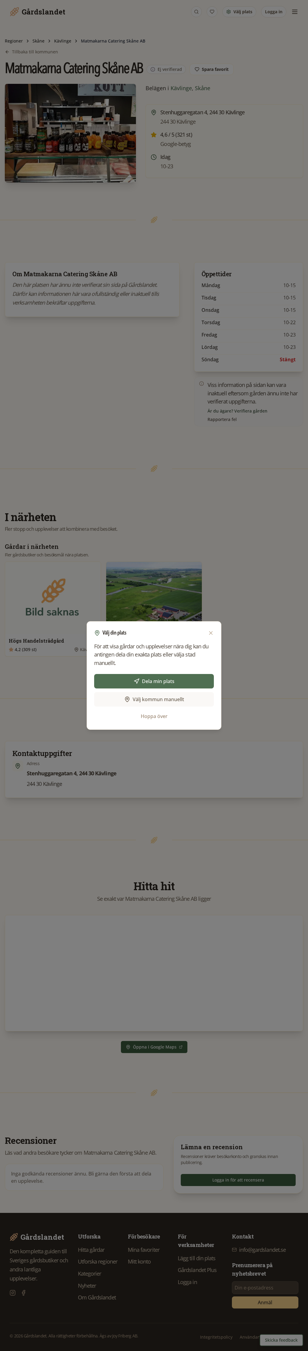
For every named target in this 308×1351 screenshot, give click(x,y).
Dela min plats (158, 681)
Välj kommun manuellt (158, 699)
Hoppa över (154, 716)
